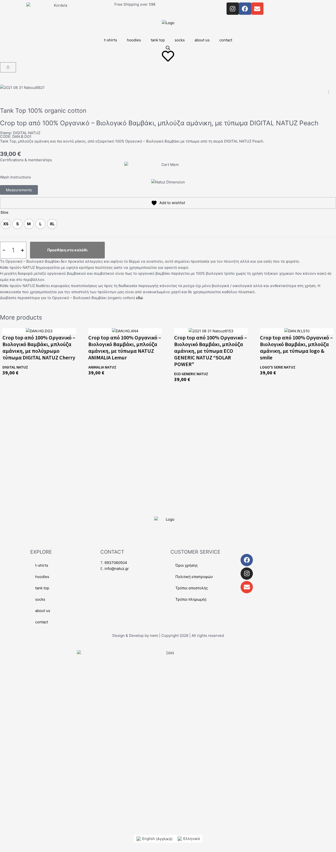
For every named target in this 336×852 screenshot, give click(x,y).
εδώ (139, 297)
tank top (158, 40)
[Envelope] (247, 587)
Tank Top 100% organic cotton (43, 110)
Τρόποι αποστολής (191, 588)
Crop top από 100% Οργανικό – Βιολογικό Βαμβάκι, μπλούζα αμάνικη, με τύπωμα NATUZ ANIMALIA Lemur (124, 347)
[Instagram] (247, 573)
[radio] (6, 224)
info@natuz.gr (117, 568)
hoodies (134, 40)
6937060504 (116, 562)
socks (180, 40)
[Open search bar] (168, 48)
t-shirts (110, 40)
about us (202, 40)
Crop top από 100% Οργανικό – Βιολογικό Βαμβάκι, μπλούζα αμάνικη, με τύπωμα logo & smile (296, 347)
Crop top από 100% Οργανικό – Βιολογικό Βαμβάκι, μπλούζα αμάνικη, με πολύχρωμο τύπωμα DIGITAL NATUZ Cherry (38, 347)
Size (4, 212)
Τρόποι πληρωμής (191, 599)
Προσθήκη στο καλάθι (67, 250)
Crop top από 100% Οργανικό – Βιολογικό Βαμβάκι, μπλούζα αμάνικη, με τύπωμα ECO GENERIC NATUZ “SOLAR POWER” (210, 351)
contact (225, 40)
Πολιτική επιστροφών (194, 576)
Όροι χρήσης (186, 565)
